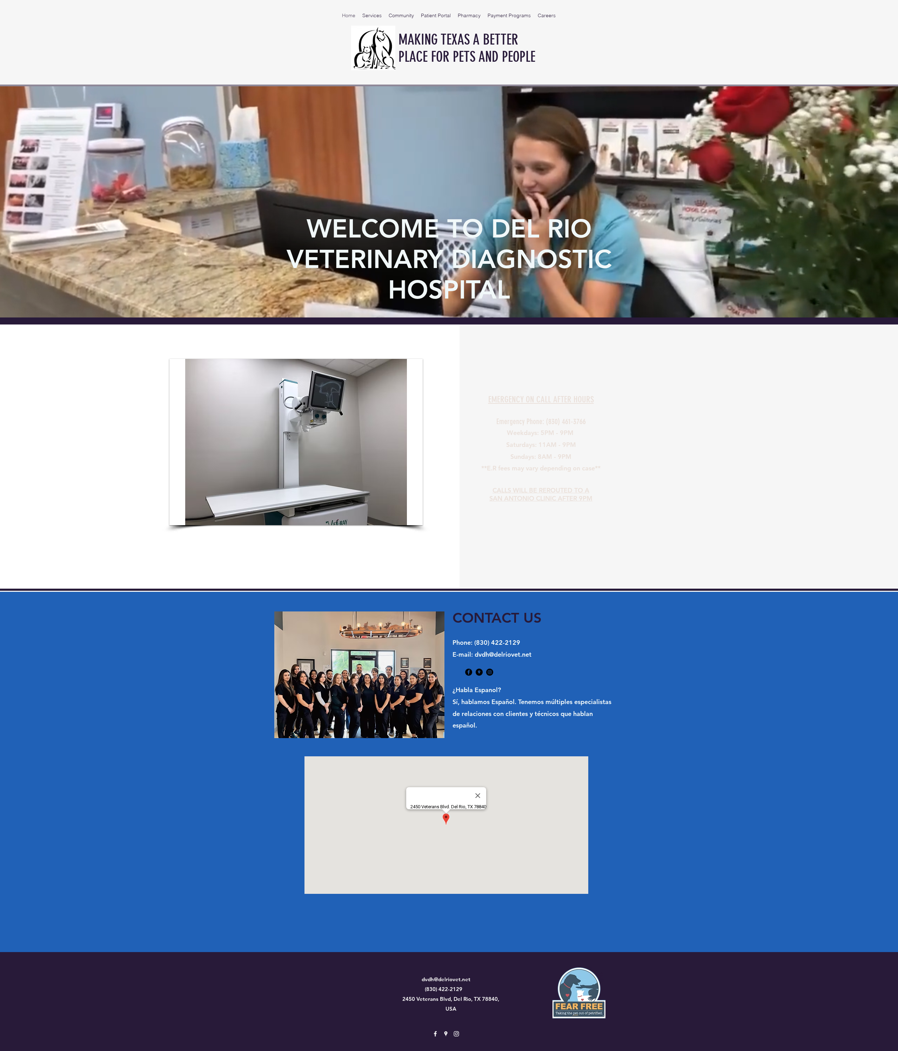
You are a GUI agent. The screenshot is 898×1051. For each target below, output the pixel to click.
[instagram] (489, 672)
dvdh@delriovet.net (503, 654)
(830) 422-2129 (497, 642)
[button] (296, 442)
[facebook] (468, 672)
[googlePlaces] (479, 672)
